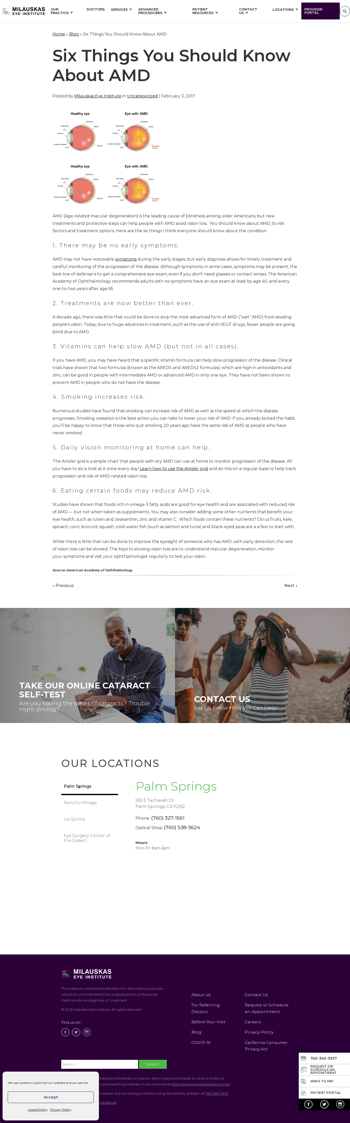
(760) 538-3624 (182, 827)
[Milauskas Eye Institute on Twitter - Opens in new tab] (324, 1104)
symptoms (126, 259)
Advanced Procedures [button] (150, 11)
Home (59, 34)
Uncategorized (142, 96)
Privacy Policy (60, 1109)
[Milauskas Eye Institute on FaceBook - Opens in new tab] (308, 1104)
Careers (253, 1021)
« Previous (63, 585)
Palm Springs (176, 786)
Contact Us (248, 11)
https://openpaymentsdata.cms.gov (201, 1084)
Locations (283, 9)
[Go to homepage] (24, 11)
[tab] (89, 787)
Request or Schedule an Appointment (267, 1008)
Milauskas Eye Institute (97, 96)
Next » (290, 585)
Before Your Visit (208, 1021)
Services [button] (119, 9)
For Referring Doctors (205, 1008)
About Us (200, 994)
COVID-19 (200, 1042)
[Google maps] (203, 916)
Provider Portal (313, 11)
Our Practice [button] (60, 11)
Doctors (96, 9)
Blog (74, 34)
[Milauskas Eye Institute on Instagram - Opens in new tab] (340, 1104)
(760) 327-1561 (167, 818)
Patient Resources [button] (203, 11)
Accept (51, 1097)
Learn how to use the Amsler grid (174, 468)
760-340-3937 (217, 1093)
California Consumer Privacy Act (266, 1045)
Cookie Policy (38, 1109)
